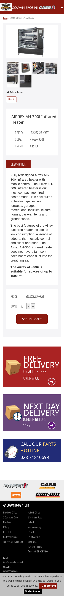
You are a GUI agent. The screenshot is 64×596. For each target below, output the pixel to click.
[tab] (18, 164)
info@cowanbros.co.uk (13, 562)
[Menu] (62, 7)
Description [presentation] (18, 164)
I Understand (48, 585)
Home (5, 18)
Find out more (33, 591)
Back (11, 99)
